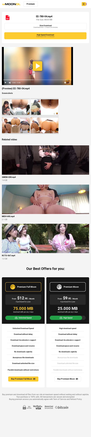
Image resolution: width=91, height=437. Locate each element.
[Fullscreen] (69, 82)
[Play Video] (37, 66)
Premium (31, 4)
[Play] (5, 82)
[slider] (37, 80)
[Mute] (10, 82)
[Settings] (65, 82)
